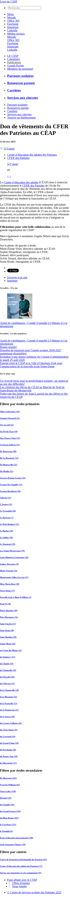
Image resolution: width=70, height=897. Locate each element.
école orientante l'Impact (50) (13, 844)
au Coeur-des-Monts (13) (11, 650)
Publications (14, 62)
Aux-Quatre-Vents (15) (10, 438)
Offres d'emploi (21, 883)
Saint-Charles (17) (8, 624)
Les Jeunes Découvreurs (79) (12, 551)
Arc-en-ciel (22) (7, 425)
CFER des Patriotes (18, 157)
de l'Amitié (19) (6, 664)
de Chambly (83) (7, 805)
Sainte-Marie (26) (7, 644)
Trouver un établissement (21, 117)
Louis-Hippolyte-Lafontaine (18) (14, 557)
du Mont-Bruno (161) (9, 818)
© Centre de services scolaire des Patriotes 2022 (34, 892)
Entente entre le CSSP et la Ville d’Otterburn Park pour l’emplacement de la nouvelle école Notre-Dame (31, 365)
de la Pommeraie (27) (9, 710)
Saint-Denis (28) (7, 630)
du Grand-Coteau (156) (10, 811)
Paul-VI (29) (5, 604)
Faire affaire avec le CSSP (22, 879)
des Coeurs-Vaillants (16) (11, 723)
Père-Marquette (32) (9, 617)
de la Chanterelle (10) (9, 690)
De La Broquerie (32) (9, 458)
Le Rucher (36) (6, 531)
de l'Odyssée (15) (7, 683)
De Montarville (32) (8, 465)
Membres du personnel (20, 68)
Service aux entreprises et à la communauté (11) (20, 873)
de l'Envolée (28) (7, 677)
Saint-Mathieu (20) (8, 637)
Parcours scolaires (20, 76)
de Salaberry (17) (7, 657)
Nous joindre (19, 886)
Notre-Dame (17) (7, 591)
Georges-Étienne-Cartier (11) (12, 478)
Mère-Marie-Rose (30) (9, 584)
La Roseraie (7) (6, 517)
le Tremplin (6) (6, 831)
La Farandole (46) (8, 511)
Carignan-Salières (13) (10, 445)
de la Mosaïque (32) (8, 697)
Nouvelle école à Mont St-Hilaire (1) (15, 597)
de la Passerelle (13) (8, 703)
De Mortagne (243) (8, 778)
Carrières (14, 90)
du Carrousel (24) (7, 736)
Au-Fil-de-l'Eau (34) (9, 431)
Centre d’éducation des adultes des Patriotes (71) (21, 866)
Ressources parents (21, 83)
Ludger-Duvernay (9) (9, 564)
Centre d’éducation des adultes (21, 182)
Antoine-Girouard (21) (10, 418)
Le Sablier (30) (6, 537)
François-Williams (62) (10, 785)
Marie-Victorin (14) (8, 571)
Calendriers (13, 59)
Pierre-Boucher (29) (8, 610)
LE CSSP (12, 55)
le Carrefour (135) (8, 824)
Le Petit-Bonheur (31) (9, 524)
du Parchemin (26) (8, 750)
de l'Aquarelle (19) (8, 670)
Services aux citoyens (22, 98)
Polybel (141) (6, 798)
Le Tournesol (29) (7, 544)
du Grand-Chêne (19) (9, 743)
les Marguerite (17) (8, 763)
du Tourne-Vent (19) (9, 756)
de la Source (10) (7, 716)
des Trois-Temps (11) (9, 730)
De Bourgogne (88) (8, 451)
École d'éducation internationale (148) (16, 838)
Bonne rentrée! (8, 347)
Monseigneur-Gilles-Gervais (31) (14, 577)
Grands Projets (15, 65)
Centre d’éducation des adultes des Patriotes (32, 154)
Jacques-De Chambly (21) (11, 484)
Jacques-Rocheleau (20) (10, 491)
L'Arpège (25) (6, 504)
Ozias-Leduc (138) (8, 791)
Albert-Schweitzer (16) (10, 411)
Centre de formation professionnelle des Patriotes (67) (23, 859)
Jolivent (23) (5, 498)
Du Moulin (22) (6, 471)
